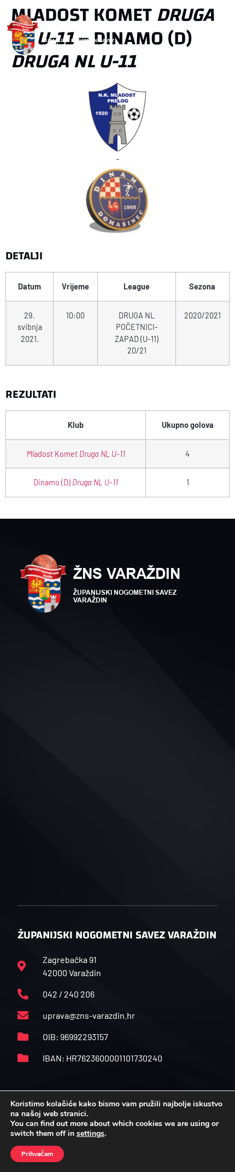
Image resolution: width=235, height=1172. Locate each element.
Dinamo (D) (75, 482)
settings (90, 1134)
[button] (217, 35)
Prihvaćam (37, 1154)
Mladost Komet (76, 454)
